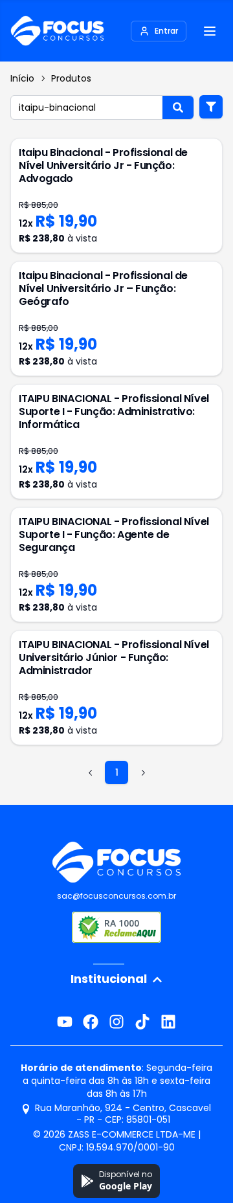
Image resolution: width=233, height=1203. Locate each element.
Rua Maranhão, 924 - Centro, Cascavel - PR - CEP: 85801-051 (123, 1113)
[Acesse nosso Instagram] (116, 1021)
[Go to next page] (142, 772)
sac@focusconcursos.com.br (116, 895)
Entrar (166, 30)
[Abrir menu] (210, 31)
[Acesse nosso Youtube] (64, 1021)
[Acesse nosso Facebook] (90, 1021)
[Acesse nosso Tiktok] (142, 1021)
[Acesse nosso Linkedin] (168, 1021)
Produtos (71, 78)
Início (22, 78)
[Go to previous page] (90, 772)
